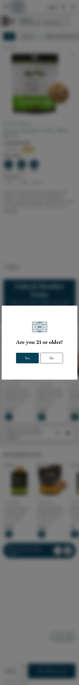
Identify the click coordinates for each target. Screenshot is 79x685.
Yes (27, 358)
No (52, 358)
